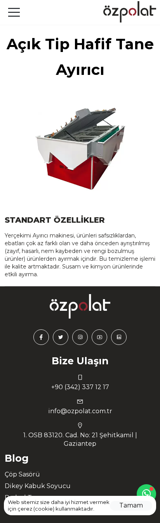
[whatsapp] (146, 494)
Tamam (131, 505)
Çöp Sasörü (22, 474)
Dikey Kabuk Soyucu (38, 486)
